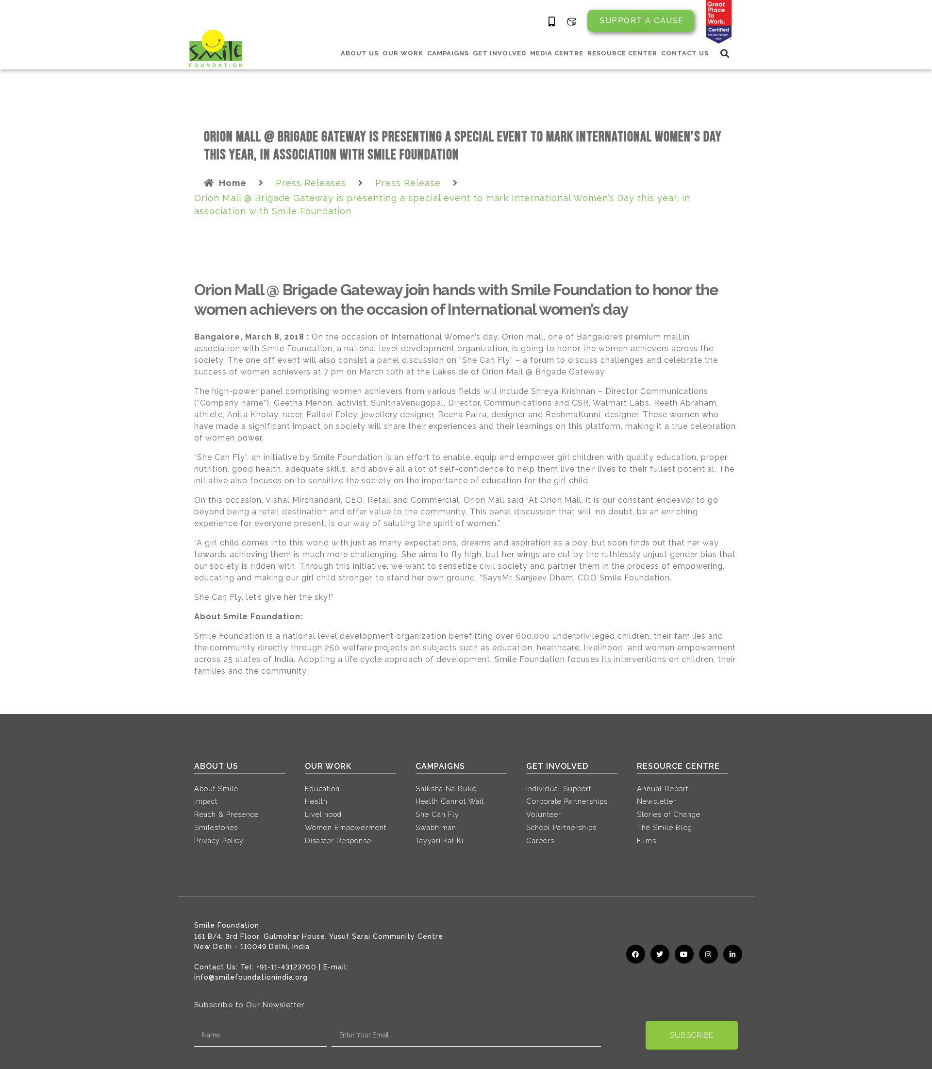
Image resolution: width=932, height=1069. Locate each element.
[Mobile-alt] (552, 22)
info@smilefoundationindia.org (251, 977)
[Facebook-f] (635, 954)
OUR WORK (403, 53)
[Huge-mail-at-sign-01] (572, 22)
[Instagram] (708, 954)
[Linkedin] (732, 954)
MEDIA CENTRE (556, 53)
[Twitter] (659, 954)
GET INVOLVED (499, 53)
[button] (725, 53)
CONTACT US (685, 53)
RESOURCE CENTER (622, 53)
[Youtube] (684, 954)
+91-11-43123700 (286, 967)
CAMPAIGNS (448, 53)
